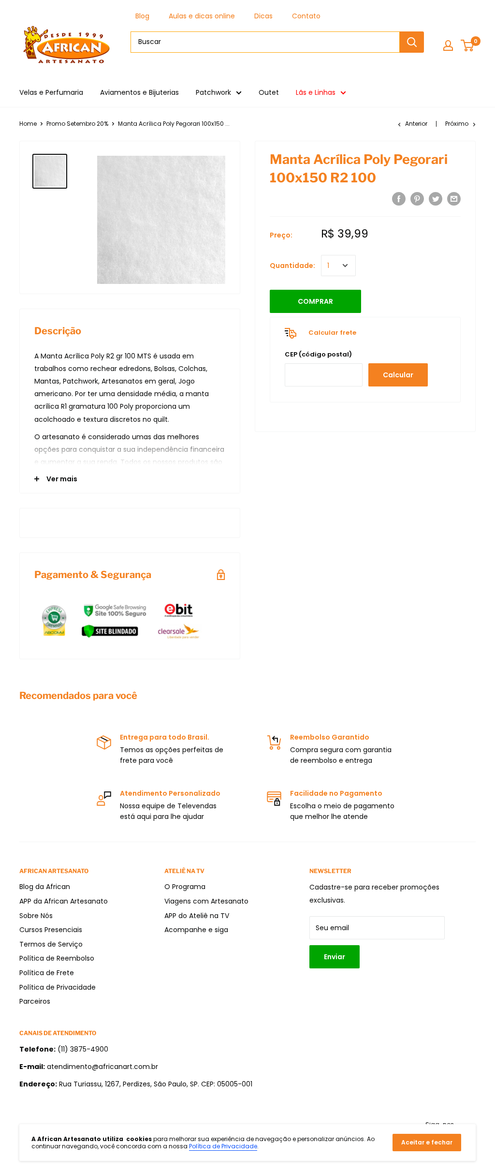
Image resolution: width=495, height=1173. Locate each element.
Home (28, 123)
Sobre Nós (36, 916)
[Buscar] (412, 42)
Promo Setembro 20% (77, 123)
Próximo (456, 123)
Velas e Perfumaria (51, 92)
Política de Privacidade (57, 987)
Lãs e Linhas (315, 92)
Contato (306, 16)
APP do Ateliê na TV (196, 916)
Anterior (416, 123)
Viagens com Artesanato (206, 901)
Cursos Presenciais (50, 930)
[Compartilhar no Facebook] (399, 199)
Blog (142, 16)
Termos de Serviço (51, 944)
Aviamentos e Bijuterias (139, 92)
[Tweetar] (435, 199)
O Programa (184, 886)
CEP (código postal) (318, 354)
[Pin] (417, 199)
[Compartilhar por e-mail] (454, 199)
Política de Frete (46, 973)
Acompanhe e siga (196, 930)
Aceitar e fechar (426, 1142)
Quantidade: (292, 265)
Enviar (334, 957)
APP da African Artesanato (63, 901)
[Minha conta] (448, 45)
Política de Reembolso (56, 958)
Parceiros (34, 1001)
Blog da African (44, 886)
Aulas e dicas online (202, 16)
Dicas (263, 16)
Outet (269, 92)
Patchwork (213, 92)
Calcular (398, 375)
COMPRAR (315, 301)
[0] (468, 45)
